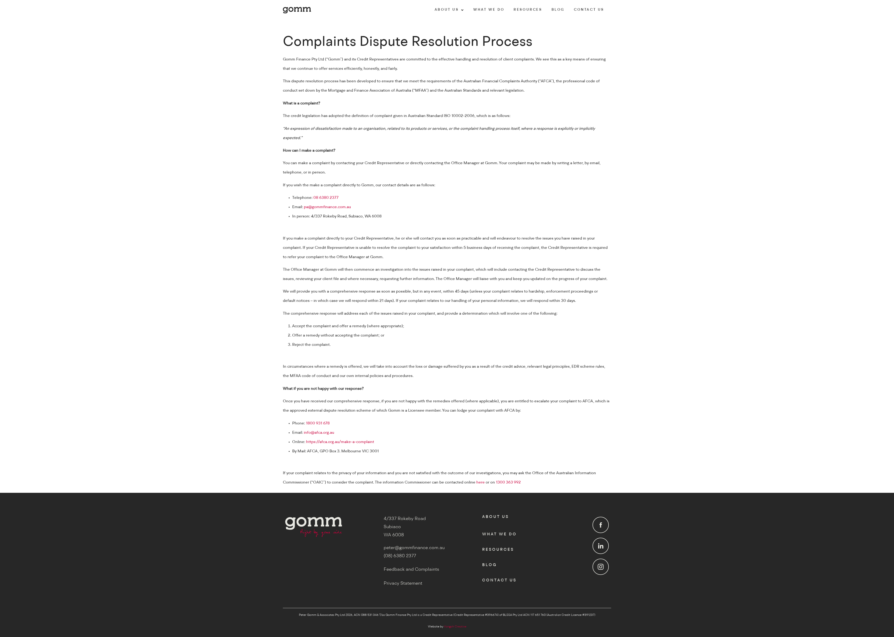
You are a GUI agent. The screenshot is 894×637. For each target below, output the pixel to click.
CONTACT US (589, 10)
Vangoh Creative (455, 626)
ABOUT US (447, 10)
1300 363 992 (508, 482)
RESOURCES (528, 10)
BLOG (558, 10)
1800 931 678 (318, 423)
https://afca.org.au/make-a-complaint (340, 442)
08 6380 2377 (326, 198)
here (480, 482)
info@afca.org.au (319, 433)
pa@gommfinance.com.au (327, 207)
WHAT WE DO (488, 10)
